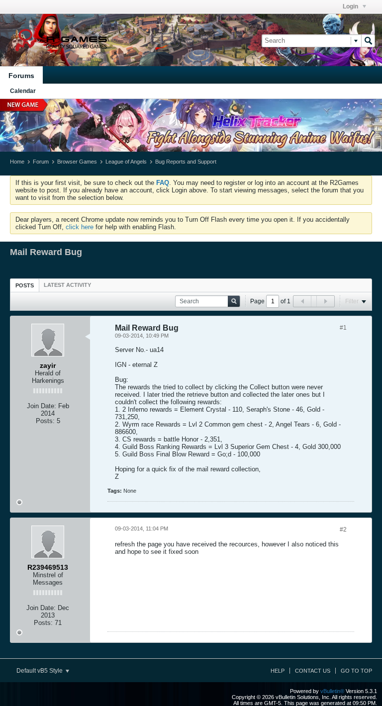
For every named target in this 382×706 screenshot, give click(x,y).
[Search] (368, 40)
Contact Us (312, 671)
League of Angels (126, 162)
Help (278, 671)
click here (80, 227)
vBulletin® (332, 691)
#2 (343, 529)
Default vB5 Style (40, 670)
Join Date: (41, 406)
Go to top (356, 671)
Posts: (45, 421)
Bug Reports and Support (185, 162)
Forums (21, 76)
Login (351, 6)
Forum (41, 162)
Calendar (23, 91)
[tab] (24, 285)
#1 (343, 327)
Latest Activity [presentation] (67, 285)
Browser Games (77, 162)
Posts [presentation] (24, 285)
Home (17, 162)
